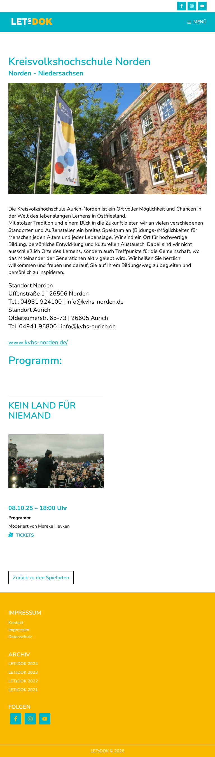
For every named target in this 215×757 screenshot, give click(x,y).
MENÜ (200, 22)
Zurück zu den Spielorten (41, 577)
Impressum (18, 630)
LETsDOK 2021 (23, 690)
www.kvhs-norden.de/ (38, 342)
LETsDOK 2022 (23, 681)
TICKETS (24, 535)
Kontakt (15, 623)
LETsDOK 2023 (23, 672)
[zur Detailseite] (56, 437)
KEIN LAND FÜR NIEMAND (42, 411)
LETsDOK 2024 (23, 663)
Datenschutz (20, 637)
